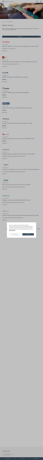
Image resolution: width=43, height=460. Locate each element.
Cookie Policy (12, 230)
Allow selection (15, 234)
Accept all (28, 234)
